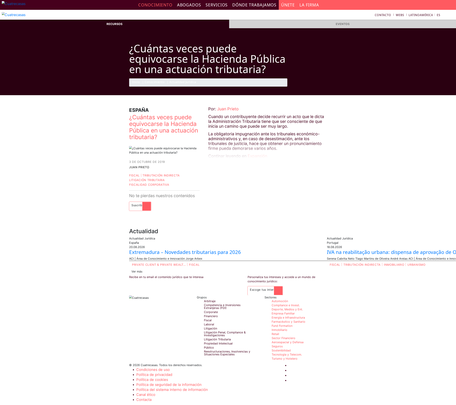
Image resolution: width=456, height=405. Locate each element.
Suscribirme (140, 205)
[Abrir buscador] (451, 15)
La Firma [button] (309, 5)
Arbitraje (210, 301)
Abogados (189, 5)
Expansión (257, 156)
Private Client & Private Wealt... (159, 264)
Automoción (280, 301)
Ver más (136, 271)
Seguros (277, 346)
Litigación (210, 328)
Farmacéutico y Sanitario (288, 321)
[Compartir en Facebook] (302, 86)
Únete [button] (288, 5)
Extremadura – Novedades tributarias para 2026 (185, 252)
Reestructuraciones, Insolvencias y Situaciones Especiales (227, 353)
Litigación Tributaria (147, 180)
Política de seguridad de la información (169, 384)
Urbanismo (416, 264)
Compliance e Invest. (286, 305)
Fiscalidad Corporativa (149, 184)
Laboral (209, 324)
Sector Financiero (283, 338)
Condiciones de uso (153, 370)
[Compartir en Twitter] (309, 86)
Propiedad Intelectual (218, 343)
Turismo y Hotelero (284, 358)
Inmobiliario (394, 264)
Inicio (136, 82)
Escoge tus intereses (265, 289)
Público (209, 347)
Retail (275, 333)
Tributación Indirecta (161, 175)
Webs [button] (400, 15)
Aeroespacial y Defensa (288, 342)
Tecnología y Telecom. (287, 354)
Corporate (211, 312)
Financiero (211, 316)
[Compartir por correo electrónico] (323, 86)
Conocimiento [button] (155, 5)
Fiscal (134, 175)
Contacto (383, 15)
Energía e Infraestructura (288, 317)
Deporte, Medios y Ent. (287, 309)
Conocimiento (155, 82)
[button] (424, 15)
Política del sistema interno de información (172, 390)
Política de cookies (152, 380)
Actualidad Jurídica (182, 82)
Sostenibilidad (281, 350)
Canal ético (145, 394)
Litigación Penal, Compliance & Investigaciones (225, 334)
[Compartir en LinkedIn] (316, 86)
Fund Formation (282, 325)
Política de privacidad (154, 374)
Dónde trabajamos (254, 5)
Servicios (217, 5)
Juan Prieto (139, 167)
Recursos (114, 24)
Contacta (144, 400)
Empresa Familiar (283, 313)
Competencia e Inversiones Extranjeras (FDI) (222, 306)
